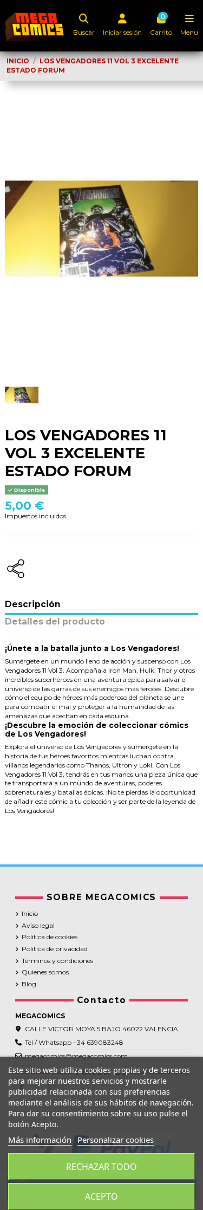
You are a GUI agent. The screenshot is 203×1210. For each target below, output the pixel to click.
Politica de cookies (49, 937)
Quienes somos (45, 972)
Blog (29, 984)
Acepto (101, 1196)
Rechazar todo (101, 1167)
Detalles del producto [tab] (55, 622)
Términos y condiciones (57, 961)
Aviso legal (38, 925)
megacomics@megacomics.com (76, 1056)
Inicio (30, 913)
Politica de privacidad (55, 949)
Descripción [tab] (33, 604)
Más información (39, 1139)
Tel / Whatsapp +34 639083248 (74, 1042)
